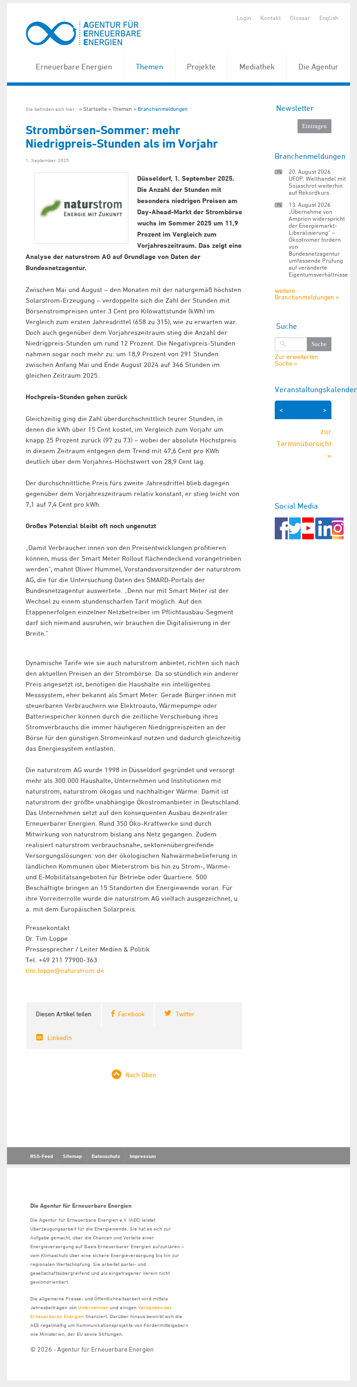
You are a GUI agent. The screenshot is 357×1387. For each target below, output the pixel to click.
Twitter (185, 1014)
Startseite (95, 108)
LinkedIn (59, 1037)
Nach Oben (141, 1075)
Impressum (143, 1156)
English (328, 17)
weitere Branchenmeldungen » (307, 293)
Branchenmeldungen (163, 108)
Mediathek (257, 66)
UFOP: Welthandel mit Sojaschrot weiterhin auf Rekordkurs (317, 185)
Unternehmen (93, 1307)
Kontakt (270, 17)
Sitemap (72, 1156)
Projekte (201, 66)
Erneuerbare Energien (74, 66)
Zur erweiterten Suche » (296, 360)
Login (244, 17)
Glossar (300, 17)
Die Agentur (318, 66)
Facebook (131, 1014)
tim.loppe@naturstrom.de (65, 970)
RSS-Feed (41, 1156)
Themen (149, 66)
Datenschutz (106, 1156)
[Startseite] (84, 33)
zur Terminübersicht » (304, 443)
